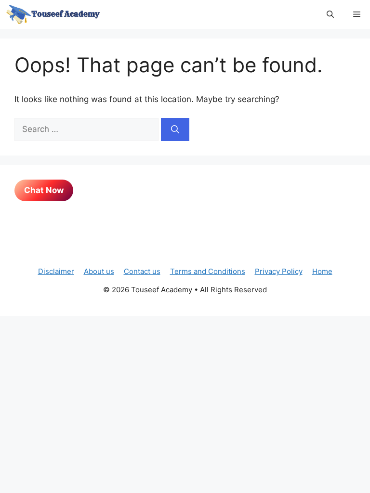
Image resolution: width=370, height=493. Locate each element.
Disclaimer (56, 271)
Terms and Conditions (207, 271)
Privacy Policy (279, 271)
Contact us (142, 271)
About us (99, 271)
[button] (330, 14)
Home (322, 271)
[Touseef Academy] (53, 14)
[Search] (175, 129)
